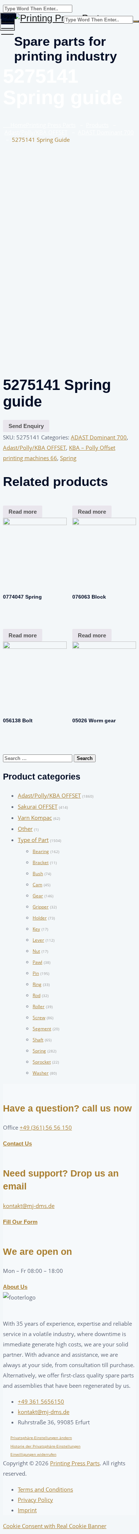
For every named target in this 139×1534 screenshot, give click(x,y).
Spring (68, 458)
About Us (15, 1287)
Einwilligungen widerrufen (33, 1454)
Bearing (41, 851)
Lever (38, 940)
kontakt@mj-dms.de (28, 1205)
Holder (40, 918)
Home (41, 125)
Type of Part (33, 839)
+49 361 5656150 (41, 1401)
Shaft (38, 1040)
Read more (23, 512)
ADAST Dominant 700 (99, 437)
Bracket (41, 862)
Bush (38, 873)
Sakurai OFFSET (37, 806)
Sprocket (42, 1062)
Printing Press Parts (75, 1463)
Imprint (27, 1510)
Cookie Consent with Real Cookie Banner (54, 1526)
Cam (37, 884)
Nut (36, 951)
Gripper (41, 907)
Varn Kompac (35, 817)
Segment (42, 1028)
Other (25, 828)
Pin (36, 973)
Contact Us (17, 1143)
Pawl (37, 962)
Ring (37, 984)
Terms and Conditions (45, 1489)
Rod (36, 995)
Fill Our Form (20, 1222)
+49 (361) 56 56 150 (46, 1127)
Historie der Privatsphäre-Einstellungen (45, 1446)
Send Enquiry (26, 426)
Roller (38, 1006)
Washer (41, 1073)
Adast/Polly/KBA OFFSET (34, 447)
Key (36, 929)
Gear (38, 896)
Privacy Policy (35, 1499)
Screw (39, 1017)
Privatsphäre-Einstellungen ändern (41, 1437)
